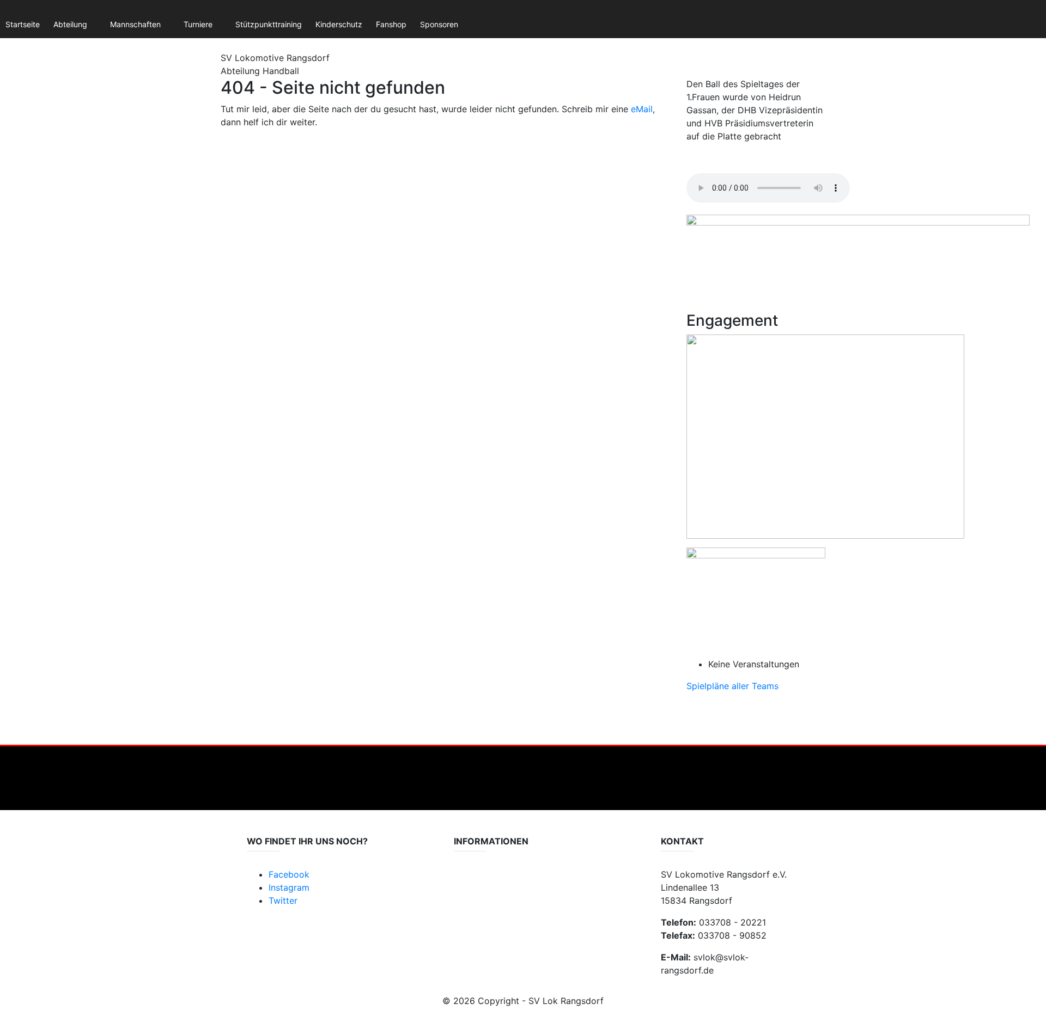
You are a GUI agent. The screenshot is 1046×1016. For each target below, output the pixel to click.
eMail (642, 109)
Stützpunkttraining (268, 24)
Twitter (283, 900)
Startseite (22, 24)
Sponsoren (439, 24)
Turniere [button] (198, 24)
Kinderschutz (338, 24)
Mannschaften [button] (135, 24)
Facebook (289, 874)
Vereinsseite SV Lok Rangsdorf (508, 902)
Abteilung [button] (70, 24)
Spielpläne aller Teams (732, 685)
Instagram (289, 887)
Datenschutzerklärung (493, 881)
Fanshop (391, 24)
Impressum (473, 891)
